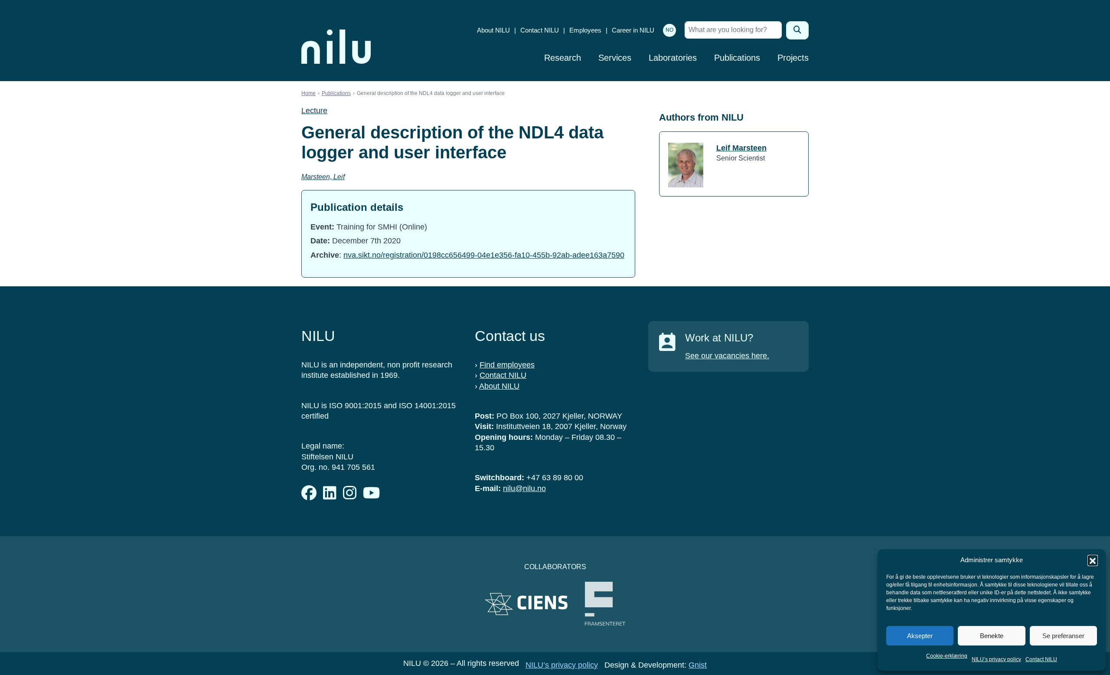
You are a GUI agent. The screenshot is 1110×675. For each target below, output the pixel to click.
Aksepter (920, 635)
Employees (585, 30)
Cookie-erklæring (946, 656)
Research (562, 57)
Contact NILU (1041, 659)
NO (669, 30)
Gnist (698, 665)
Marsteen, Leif (323, 176)
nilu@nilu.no (524, 488)
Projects (793, 57)
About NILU (493, 30)
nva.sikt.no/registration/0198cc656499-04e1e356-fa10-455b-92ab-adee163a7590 (483, 255)
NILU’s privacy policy (996, 659)
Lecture (314, 110)
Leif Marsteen (741, 148)
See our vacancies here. (727, 355)
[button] (1092, 560)
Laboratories (673, 57)
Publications (737, 57)
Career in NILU (633, 30)
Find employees (507, 364)
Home (308, 93)
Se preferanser (1063, 635)
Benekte (991, 635)
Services (614, 57)
